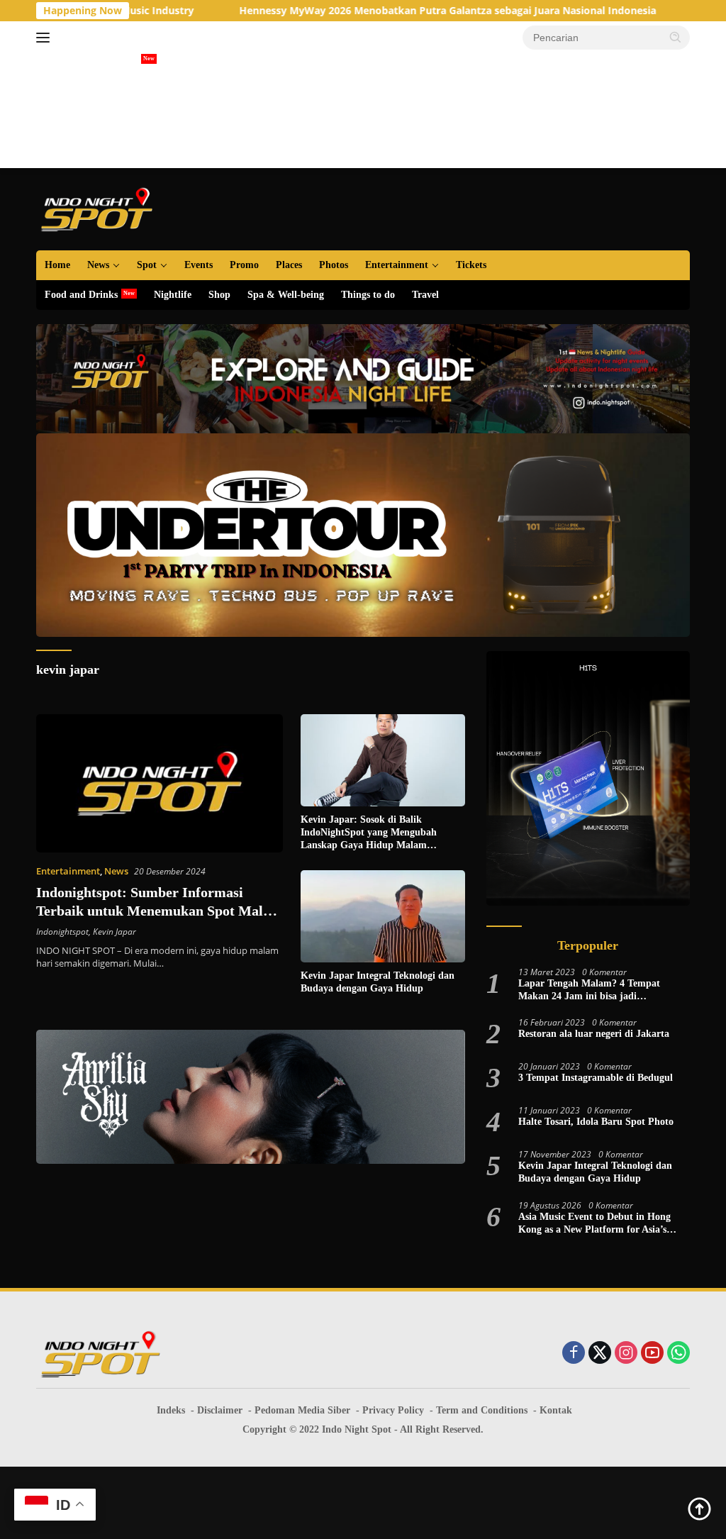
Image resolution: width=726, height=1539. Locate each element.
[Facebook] (573, 1353)
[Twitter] (599, 1353)
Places (289, 265)
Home (57, 265)
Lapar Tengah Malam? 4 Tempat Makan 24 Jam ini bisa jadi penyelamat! (589, 990)
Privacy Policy (393, 1410)
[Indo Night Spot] (96, 208)
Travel (425, 294)
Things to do (368, 294)
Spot (147, 265)
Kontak (556, 1410)
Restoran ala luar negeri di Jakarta (593, 1033)
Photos (333, 265)
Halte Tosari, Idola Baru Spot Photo (596, 1121)
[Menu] (45, 38)
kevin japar (67, 669)
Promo (244, 265)
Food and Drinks (81, 294)
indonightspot (62, 932)
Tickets (471, 265)
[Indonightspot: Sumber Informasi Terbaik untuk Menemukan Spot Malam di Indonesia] (159, 783)
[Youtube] (652, 1353)
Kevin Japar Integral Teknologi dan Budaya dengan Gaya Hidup (377, 982)
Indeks (171, 1410)
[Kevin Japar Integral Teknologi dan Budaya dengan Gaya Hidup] (383, 916)
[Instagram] (626, 1353)
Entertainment (396, 265)
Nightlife (172, 294)
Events (198, 265)
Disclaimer (219, 1410)
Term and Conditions (481, 1410)
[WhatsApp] (678, 1353)
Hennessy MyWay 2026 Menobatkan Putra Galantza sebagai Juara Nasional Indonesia (381, 10)
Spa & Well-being (285, 294)
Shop (219, 294)
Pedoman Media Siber (302, 1410)
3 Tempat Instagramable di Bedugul (595, 1077)
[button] (675, 37)
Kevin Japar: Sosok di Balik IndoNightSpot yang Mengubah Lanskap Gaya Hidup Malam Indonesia (369, 833)
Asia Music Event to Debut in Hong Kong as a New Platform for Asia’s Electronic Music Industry (594, 1223)
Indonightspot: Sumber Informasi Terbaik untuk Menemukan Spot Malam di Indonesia (159, 910)
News (98, 265)
